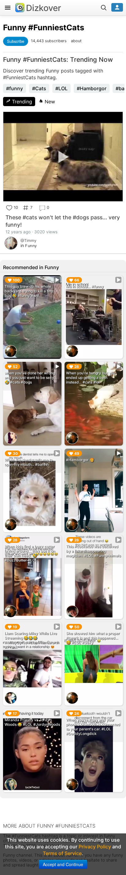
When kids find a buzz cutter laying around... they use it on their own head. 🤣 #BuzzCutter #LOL (30, 553)
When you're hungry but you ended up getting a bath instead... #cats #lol (90, 377)
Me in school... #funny (85, 286)
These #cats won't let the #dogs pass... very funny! (63, 221)
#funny (14, 88)
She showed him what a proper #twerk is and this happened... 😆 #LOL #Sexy (93, 638)
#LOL (61, 88)
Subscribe (15, 41)
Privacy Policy (95, 846)
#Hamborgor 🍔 (80, 460)
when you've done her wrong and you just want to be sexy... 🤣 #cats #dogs (31, 377)
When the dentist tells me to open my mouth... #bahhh (29, 462)
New (49, 101)
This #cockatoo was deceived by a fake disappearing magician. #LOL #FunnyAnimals (93, 551)
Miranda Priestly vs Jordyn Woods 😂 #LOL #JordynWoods (32, 722)
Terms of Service (62, 853)
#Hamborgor (91, 88)
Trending (21, 101)
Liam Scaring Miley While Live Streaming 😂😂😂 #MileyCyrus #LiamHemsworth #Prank (32, 640)
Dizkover (43, 8)
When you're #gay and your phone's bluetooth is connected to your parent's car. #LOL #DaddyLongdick (93, 726)
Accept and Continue (63, 864)
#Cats (39, 88)
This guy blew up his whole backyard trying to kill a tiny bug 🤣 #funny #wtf (29, 291)
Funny (14, 27)
